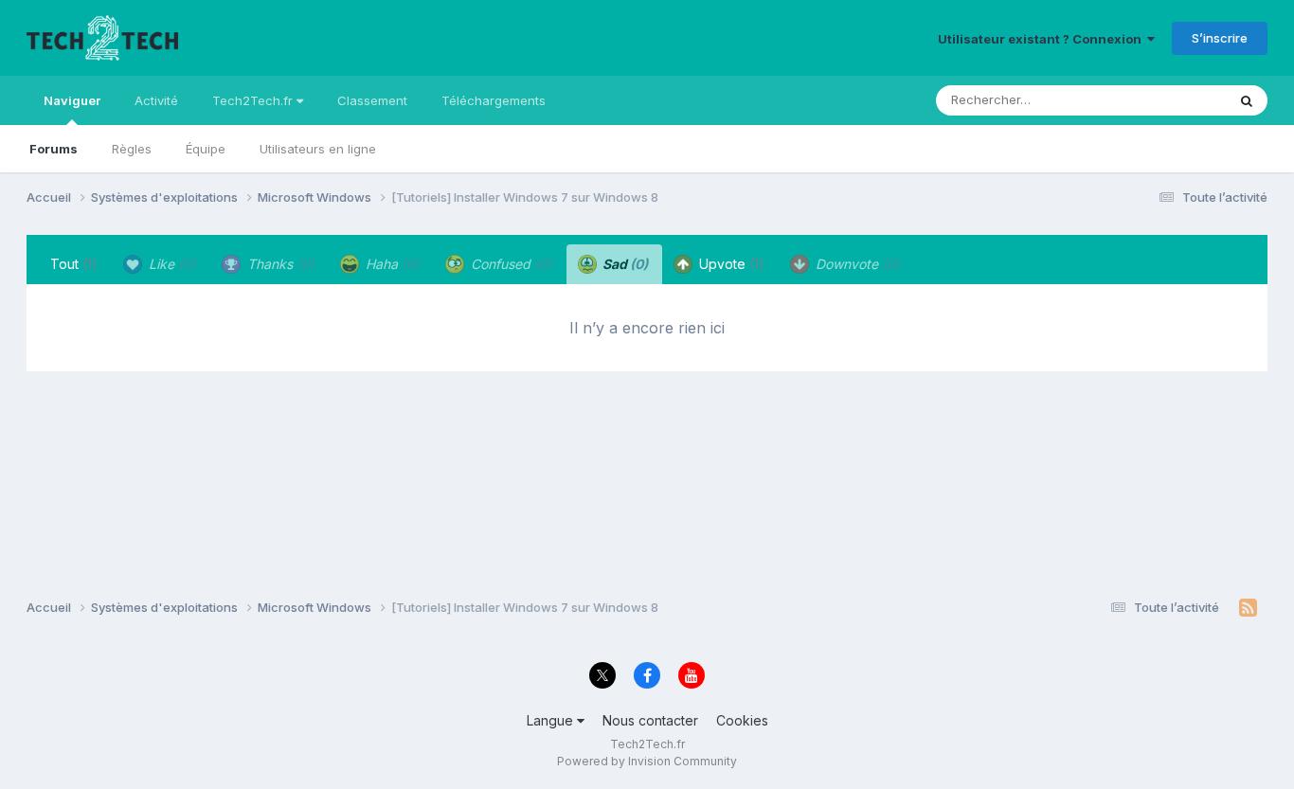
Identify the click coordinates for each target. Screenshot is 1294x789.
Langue (552, 720)
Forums (53, 148)
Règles (132, 148)
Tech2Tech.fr (254, 100)
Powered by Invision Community (647, 761)
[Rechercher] (1246, 100)
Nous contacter (650, 720)
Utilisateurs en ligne (318, 148)
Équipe (205, 148)
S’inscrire (1220, 37)
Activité (156, 100)
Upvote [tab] (729, 264)
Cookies (742, 720)
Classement (372, 100)
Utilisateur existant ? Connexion (1042, 38)
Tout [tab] (74, 264)
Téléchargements (493, 100)
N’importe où (1164, 100)
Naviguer (72, 100)
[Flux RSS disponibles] (1248, 608)
